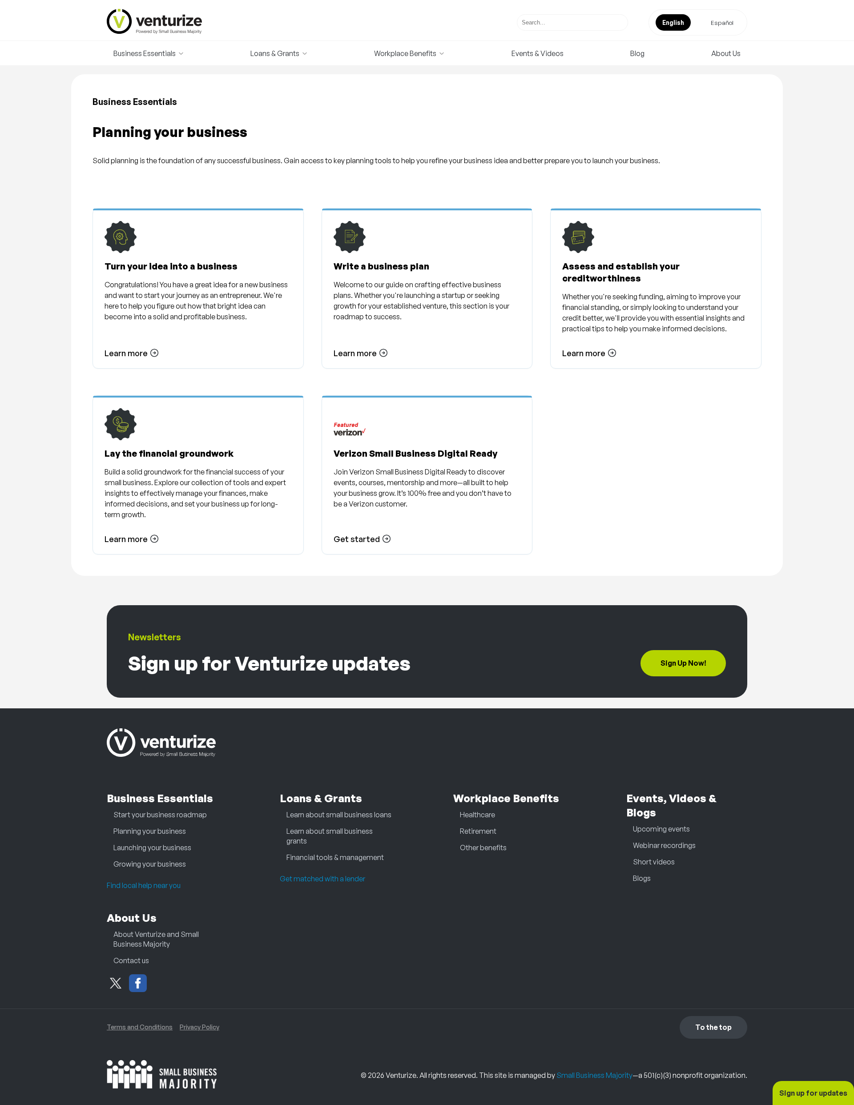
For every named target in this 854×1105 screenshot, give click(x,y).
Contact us (131, 960)
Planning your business (149, 831)
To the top (713, 1027)
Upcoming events (661, 828)
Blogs (642, 878)
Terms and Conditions (140, 1027)
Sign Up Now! (683, 663)
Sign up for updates (813, 1093)
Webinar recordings (664, 845)
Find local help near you (144, 885)
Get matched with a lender (322, 878)
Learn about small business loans (338, 814)
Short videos (654, 861)
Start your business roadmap (160, 814)
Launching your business (152, 847)
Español (722, 22)
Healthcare (477, 814)
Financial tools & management (335, 857)
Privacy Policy (199, 1027)
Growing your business (149, 864)
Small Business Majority (594, 1075)
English (673, 22)
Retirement (478, 831)
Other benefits (483, 847)
